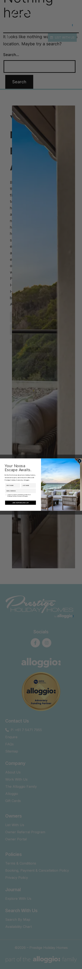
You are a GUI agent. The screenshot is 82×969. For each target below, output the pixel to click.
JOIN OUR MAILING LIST (20, 502)
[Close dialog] (79, 461)
